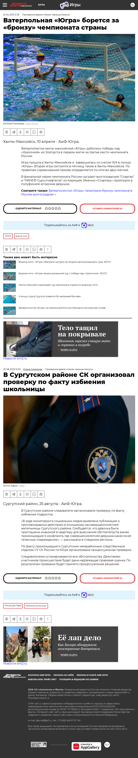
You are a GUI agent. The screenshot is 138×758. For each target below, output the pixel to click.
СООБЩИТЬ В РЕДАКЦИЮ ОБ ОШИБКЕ (78, 679)
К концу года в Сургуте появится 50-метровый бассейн (50, 296)
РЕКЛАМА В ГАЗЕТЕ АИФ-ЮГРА (92, 675)
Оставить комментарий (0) (107, 208)
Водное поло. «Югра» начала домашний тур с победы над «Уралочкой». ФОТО (63, 273)
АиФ (22, 485)
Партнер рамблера (59, 744)
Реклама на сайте (64, 675)
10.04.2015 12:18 (11, 14)
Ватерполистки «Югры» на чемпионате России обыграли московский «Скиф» (62, 308)
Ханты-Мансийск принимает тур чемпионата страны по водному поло (58, 285)
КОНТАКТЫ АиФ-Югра (39, 675)
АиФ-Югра (32, 123)
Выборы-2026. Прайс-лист (42, 679)
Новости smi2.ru (15, 358)
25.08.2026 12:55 (11, 369)
